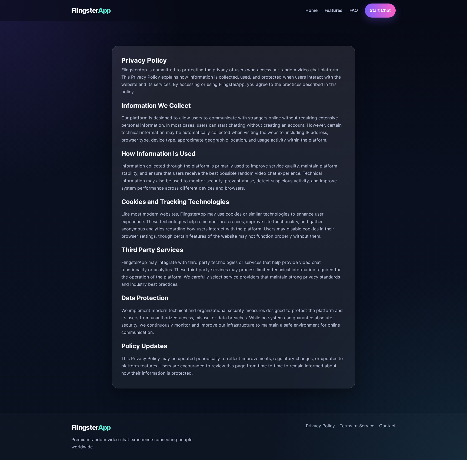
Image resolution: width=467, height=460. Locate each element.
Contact (387, 425)
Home (311, 10)
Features (333, 10)
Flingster (91, 10)
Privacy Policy (320, 425)
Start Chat (380, 10)
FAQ (353, 10)
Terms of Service (357, 425)
